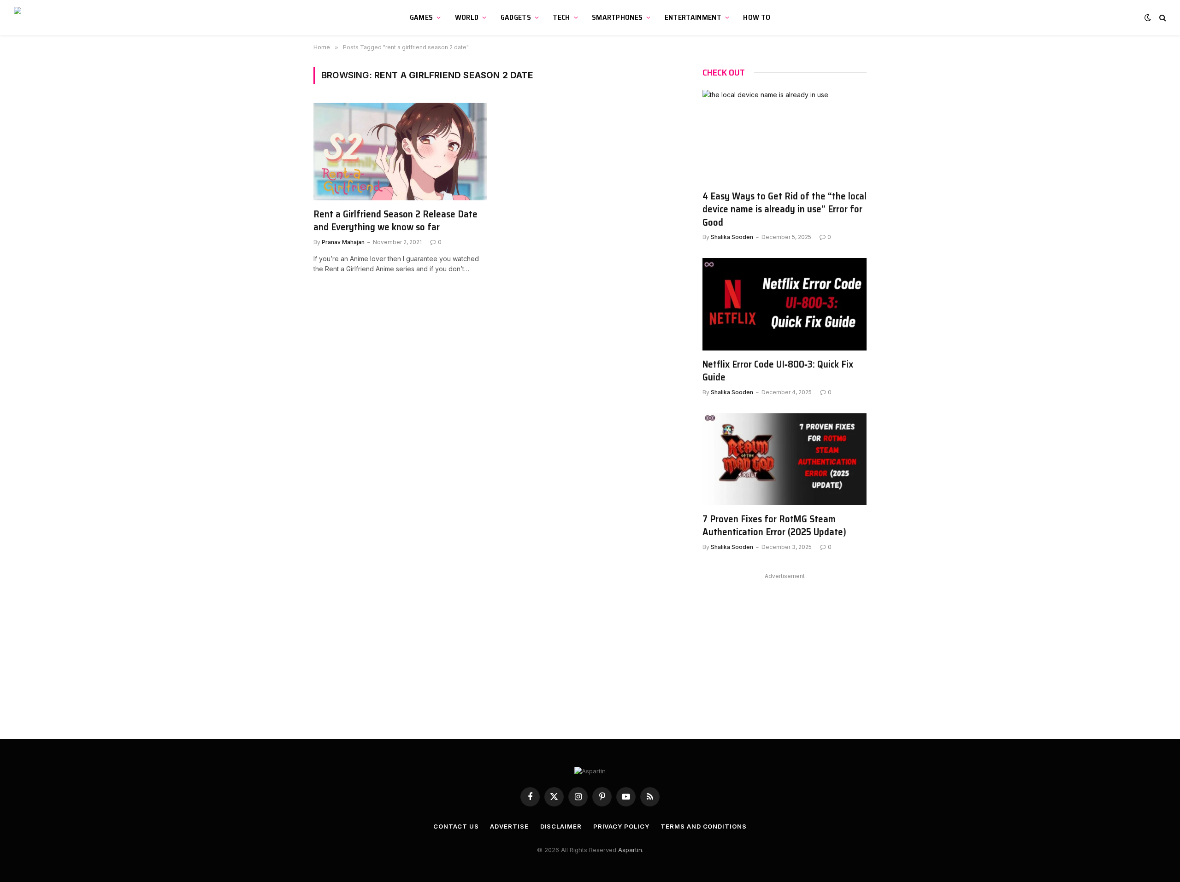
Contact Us (455, 826)
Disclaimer (561, 826)
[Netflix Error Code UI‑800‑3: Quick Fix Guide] (784, 304)
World (467, 17)
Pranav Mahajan (343, 242)
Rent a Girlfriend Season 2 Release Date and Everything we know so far (395, 221)
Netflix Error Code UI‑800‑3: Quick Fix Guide (777, 371)
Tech (561, 17)
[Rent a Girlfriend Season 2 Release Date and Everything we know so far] (400, 151)
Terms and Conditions (703, 826)
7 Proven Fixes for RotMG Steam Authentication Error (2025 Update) (774, 526)
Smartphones (617, 17)
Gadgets (516, 17)
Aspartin (630, 849)
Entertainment (693, 17)
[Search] (1161, 17)
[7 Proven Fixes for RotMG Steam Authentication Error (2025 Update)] (784, 459)
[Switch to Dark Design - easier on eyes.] (1147, 17)
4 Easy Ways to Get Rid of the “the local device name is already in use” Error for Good (784, 209)
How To (756, 17)
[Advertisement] (784, 646)
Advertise (509, 826)
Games (421, 17)
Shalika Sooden (732, 237)
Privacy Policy (621, 826)
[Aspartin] (58, 17)
